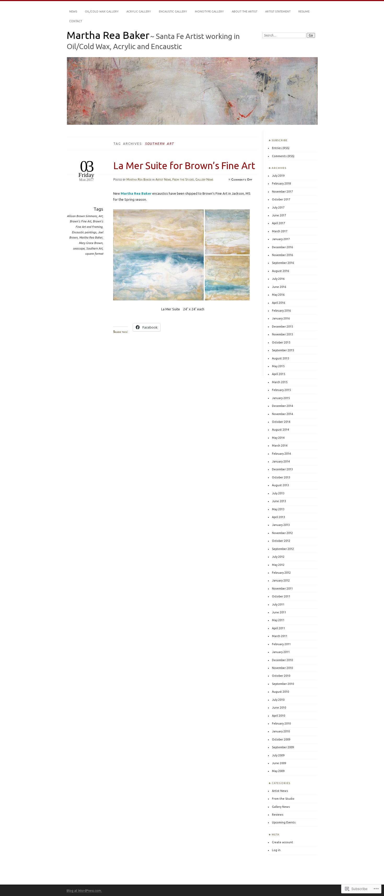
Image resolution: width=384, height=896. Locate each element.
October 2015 (281, 342)
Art (100, 216)
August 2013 (280, 485)
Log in (276, 850)
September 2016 (283, 262)
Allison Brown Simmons (82, 216)
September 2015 (283, 350)
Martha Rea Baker (108, 35)
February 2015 (281, 389)
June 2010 (279, 707)
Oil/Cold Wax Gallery (102, 11)
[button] (159, 255)
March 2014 (279, 445)
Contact (75, 21)
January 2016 (281, 318)
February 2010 (281, 723)
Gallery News (204, 179)
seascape (79, 248)
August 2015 (280, 358)
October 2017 (281, 199)
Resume (304, 11)
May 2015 (278, 366)
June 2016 (279, 286)
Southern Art (94, 248)
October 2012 (281, 540)
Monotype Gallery (209, 11)
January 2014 (281, 461)
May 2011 (278, 620)
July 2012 (278, 556)
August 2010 (280, 691)
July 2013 (278, 493)
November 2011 (282, 588)
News (73, 11)
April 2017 (278, 223)
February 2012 (281, 572)
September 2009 (283, 747)
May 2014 (278, 437)
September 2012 (283, 548)
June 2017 (279, 215)
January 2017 (281, 239)
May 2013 (278, 509)
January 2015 (281, 398)
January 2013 (281, 524)
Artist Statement (277, 11)
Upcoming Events (283, 822)
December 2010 (282, 660)
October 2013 (281, 477)
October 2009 (281, 739)
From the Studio (183, 179)
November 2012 (282, 533)
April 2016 (278, 302)
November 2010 (282, 667)
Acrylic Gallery (138, 11)
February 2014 (281, 453)
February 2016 (281, 310)
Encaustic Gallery (173, 11)
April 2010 (278, 715)
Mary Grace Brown (90, 243)
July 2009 (278, 755)
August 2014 (280, 429)
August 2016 (280, 270)
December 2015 (282, 326)
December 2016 (282, 247)
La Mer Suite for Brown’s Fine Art (184, 165)
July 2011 (278, 604)
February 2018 (281, 183)
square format (94, 253)
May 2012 (278, 564)
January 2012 (281, 580)
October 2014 (281, 421)
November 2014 (282, 414)
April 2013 (278, 517)
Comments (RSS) (283, 156)
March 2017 (279, 231)
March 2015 (279, 382)
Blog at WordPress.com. (84, 890)
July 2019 (278, 175)
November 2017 (282, 191)
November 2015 (282, 334)
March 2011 (279, 636)
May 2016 (278, 294)
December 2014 (282, 405)
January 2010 (281, 731)
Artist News (163, 179)
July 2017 (278, 207)
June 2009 (279, 763)
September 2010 (283, 683)
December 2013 (282, 469)
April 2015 (278, 374)
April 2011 (278, 628)
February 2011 (281, 644)
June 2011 (279, 612)
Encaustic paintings (84, 232)
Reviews (277, 814)
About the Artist (244, 11)
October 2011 (281, 596)
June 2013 (279, 501)
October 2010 (281, 675)
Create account (282, 842)
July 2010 (278, 699)
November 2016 (282, 255)
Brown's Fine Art (80, 221)
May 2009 (278, 771)
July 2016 (278, 278)
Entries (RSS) (280, 148)
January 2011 (281, 652)
